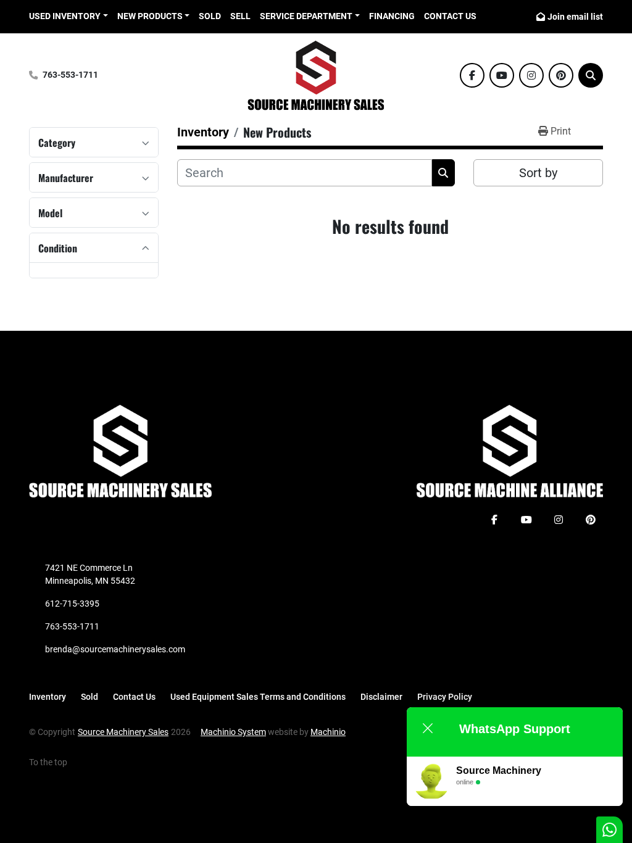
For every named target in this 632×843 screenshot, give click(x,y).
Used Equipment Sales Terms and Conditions (258, 697)
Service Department (306, 16)
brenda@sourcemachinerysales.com (115, 649)
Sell (240, 16)
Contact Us (450, 16)
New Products (150, 16)
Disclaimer (381, 697)
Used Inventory (65, 16)
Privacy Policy (444, 697)
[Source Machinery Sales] (120, 450)
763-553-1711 (70, 75)
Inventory (47, 697)
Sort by (538, 172)
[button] (153, 16)
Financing (392, 16)
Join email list (575, 17)
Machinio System (233, 732)
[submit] (443, 172)
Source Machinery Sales (123, 732)
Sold (210, 16)
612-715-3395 (72, 603)
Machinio (328, 732)
